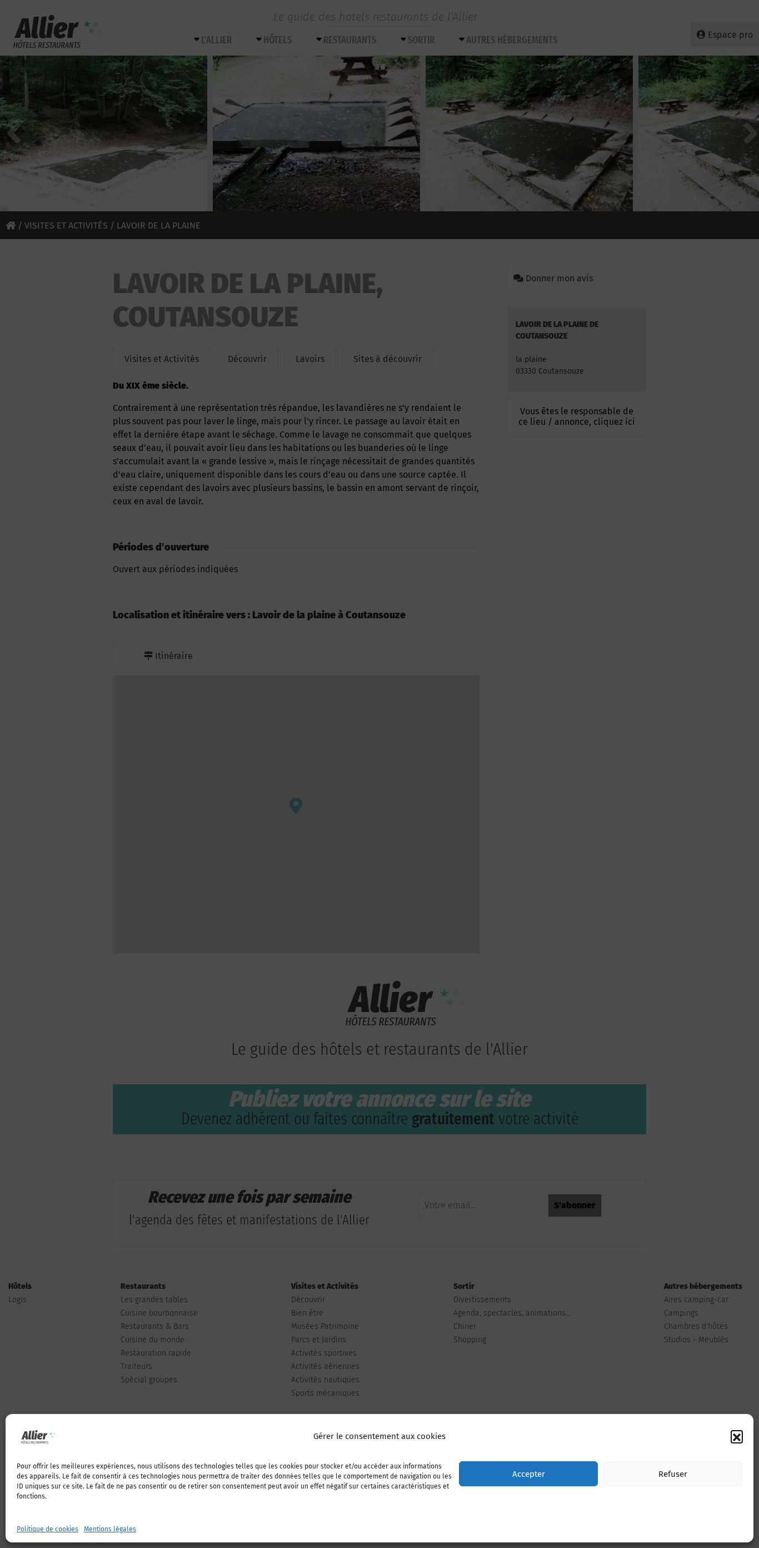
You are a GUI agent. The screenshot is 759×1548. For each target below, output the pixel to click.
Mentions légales (110, 1529)
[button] (736, 1436)
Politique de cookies (47, 1529)
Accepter (528, 1474)
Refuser (672, 1474)
